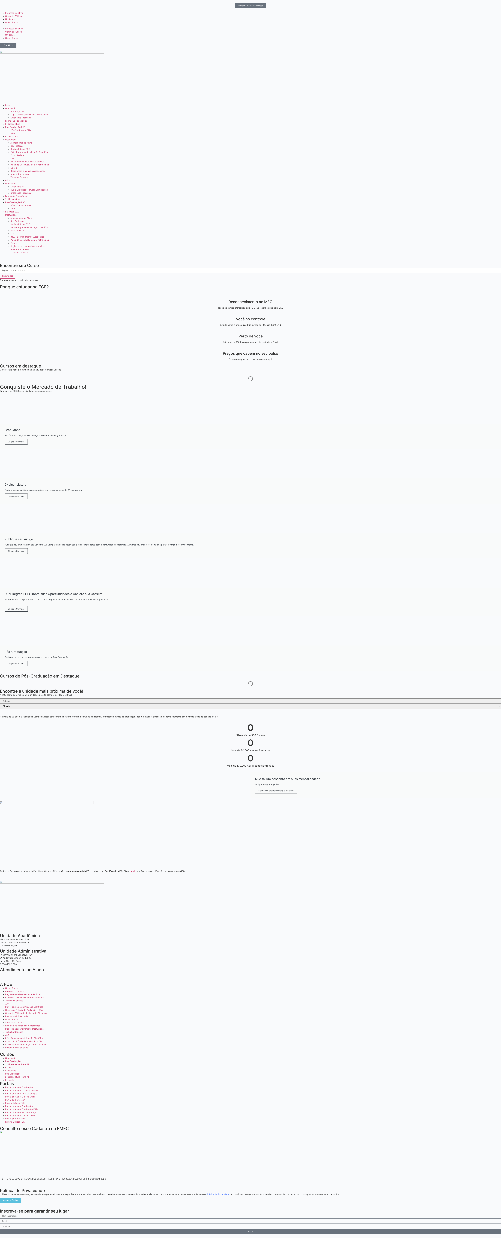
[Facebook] (3, 975)
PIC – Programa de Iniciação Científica (29, 152)
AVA (7, 1003)
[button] (250, 25)
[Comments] (17, 975)
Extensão (9, 1067)
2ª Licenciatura (12, 124)
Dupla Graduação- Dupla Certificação (29, 114)
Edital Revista (17, 155)
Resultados (7, 276)
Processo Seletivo (14, 13)
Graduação (10, 108)
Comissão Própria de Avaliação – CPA (24, 1010)
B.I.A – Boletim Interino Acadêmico (27, 161)
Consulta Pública (13, 16)
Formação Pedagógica (16, 120)
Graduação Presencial (21, 117)
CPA (12, 158)
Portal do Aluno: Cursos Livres (20, 1096)
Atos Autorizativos (19, 174)
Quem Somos (11, 22)
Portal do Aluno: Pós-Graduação (21, 1093)
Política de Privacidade (16, 1016)
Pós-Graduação (13, 1061)
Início (7, 105)
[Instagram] (10, 975)
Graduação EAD (18, 111)
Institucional (11, 139)
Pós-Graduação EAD (15, 127)
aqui (133, 871)
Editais (13, 168)
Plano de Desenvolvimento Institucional (29, 164)
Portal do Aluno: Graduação (19, 1087)
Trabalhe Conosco (19, 177)
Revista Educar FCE (20, 149)
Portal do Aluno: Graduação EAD (21, 1090)
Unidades (9, 19)
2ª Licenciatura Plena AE (17, 1064)
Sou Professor (17, 146)
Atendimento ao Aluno (21, 142)
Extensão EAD (12, 136)
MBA (12, 133)
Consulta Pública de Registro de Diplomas (26, 1013)
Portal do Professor (15, 1100)
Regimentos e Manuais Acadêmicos (27, 171)
